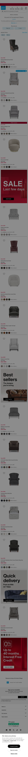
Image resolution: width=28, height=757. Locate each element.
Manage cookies (14, 753)
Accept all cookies (14, 746)
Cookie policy (6, 740)
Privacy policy (13, 740)
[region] (14, 745)
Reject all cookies (14, 750)
